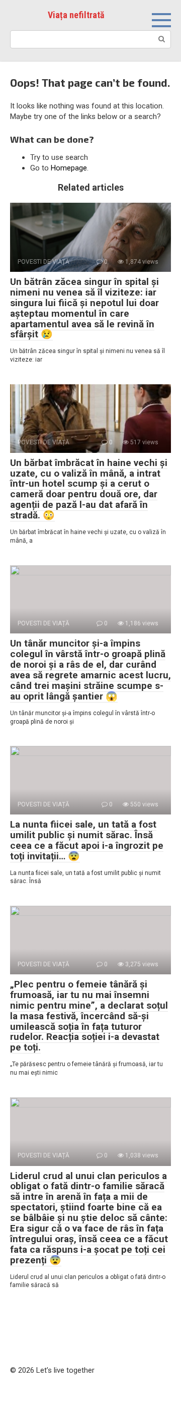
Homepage (69, 167)
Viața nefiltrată (76, 15)
